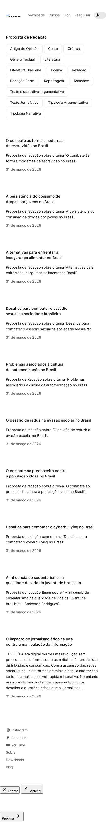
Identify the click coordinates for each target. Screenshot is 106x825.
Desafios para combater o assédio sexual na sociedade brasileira (36, 311)
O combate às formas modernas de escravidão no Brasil (34, 143)
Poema (56, 70)
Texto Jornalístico (24, 102)
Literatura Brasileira (25, 70)
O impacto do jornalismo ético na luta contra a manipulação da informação (39, 642)
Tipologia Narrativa (25, 113)
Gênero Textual (22, 59)
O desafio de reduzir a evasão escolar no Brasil (48, 420)
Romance (81, 81)
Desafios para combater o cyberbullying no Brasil (50, 527)
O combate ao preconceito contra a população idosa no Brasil (36, 473)
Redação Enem (22, 81)
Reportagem (54, 81)
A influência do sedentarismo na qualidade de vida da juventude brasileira (43, 580)
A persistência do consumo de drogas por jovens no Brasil (33, 199)
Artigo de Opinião (24, 48)
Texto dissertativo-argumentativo (37, 92)
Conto (53, 48)
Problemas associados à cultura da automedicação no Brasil (34, 367)
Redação (79, 70)
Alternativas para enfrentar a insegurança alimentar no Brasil (34, 255)
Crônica (74, 48)
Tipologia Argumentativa (68, 102)
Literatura (52, 59)
